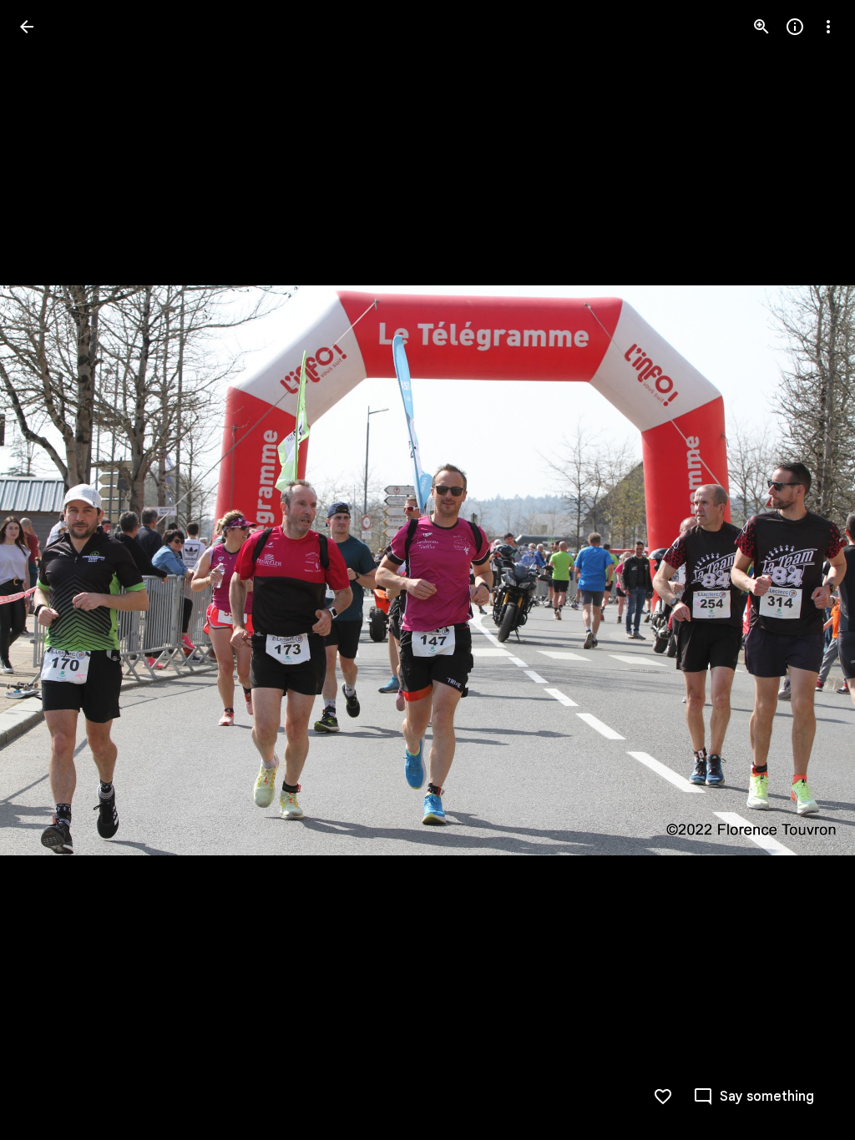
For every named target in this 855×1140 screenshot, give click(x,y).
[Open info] (795, 26)
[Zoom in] (761, 26)
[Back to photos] (27, 27)
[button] (46, 570)
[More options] (828, 26)
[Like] (663, 1097)
